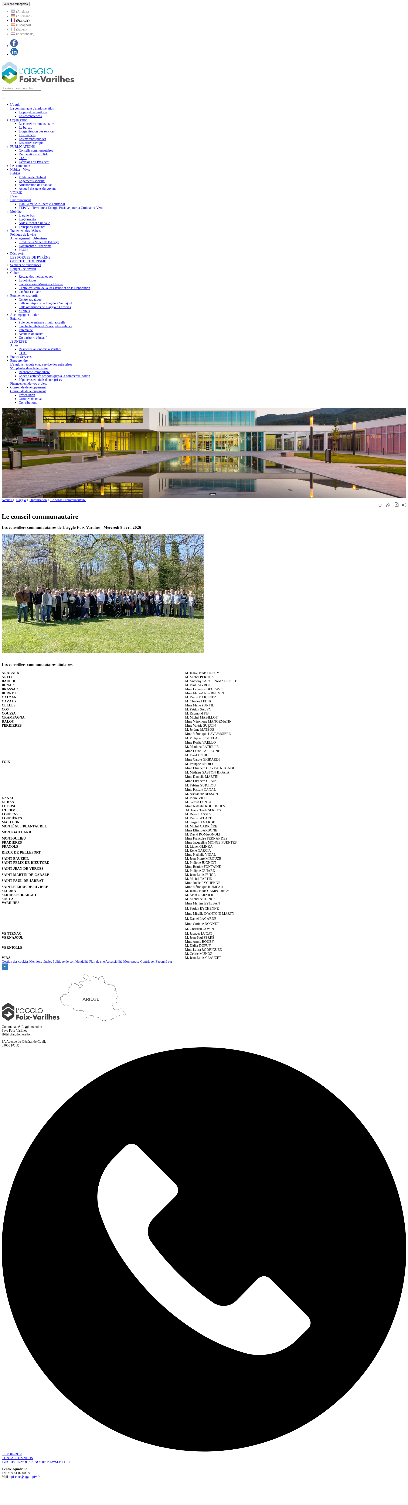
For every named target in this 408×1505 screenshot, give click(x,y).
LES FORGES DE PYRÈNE (30, 257)
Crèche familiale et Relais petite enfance (45, 326)
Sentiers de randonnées (25, 265)
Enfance (15, 318)
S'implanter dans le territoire (29, 368)
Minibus (24, 311)
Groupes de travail (31, 399)
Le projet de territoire (33, 112)
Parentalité (26, 330)
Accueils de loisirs (31, 334)
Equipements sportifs (24, 295)
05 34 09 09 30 (12, 1454)
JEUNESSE (18, 341)
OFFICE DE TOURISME (28, 261)
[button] (397, 505)
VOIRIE (16, 192)
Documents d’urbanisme (35, 246)
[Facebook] (14, 46)
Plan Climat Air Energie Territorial (42, 204)
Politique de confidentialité (70, 961)
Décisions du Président (34, 162)
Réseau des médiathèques (36, 276)
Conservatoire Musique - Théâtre (41, 284)
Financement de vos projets (28, 383)
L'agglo (21, 500)
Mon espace (131, 961)
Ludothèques (27, 280)
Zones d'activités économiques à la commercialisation (54, 376)
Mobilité (15, 211)
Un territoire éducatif (33, 337)
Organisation (18, 120)
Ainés (14, 345)
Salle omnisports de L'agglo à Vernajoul (45, 303)
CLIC (23, 353)
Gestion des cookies (15, 961)
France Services (20, 357)
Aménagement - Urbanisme (28, 238)
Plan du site (97, 961)
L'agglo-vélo (27, 219)
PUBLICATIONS (22, 146)
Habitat (15, 173)
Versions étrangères (15, 4)
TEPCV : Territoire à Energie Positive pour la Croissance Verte (61, 208)
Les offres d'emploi (31, 143)
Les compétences (30, 116)
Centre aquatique (30, 299)
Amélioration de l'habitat (35, 185)
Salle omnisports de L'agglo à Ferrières (45, 307)
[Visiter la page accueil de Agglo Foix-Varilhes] (38, 84)
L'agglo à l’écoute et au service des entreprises (41, 364)
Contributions (28, 402)
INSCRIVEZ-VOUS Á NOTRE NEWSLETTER (36, 1462)
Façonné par (164, 961)
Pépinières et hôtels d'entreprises (40, 379)
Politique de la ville (23, 234)
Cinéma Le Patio (30, 292)
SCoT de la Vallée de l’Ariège (39, 242)
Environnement (20, 200)
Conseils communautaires (36, 150)
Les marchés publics (32, 139)
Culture (15, 272)
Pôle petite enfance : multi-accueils (42, 322)
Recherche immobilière (34, 372)
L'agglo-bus (27, 215)
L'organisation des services (37, 131)
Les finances (27, 135)
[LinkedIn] (14, 54)
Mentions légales (40, 961)
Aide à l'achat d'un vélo (34, 223)
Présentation (27, 395)
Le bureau (25, 127)
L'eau (14, 196)
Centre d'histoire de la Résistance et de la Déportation (54, 288)
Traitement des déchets (25, 230)
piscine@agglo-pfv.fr (25, 1476)
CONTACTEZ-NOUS (17, 1458)
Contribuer (147, 961)
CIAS (23, 158)
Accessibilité (113, 961)
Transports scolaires (32, 227)
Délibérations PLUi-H (33, 154)
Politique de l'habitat (32, 177)
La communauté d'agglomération (32, 108)
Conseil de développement (28, 391)
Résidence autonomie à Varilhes (40, 349)
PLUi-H (24, 250)
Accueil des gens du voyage (37, 188)
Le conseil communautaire (36, 123)
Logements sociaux (32, 181)
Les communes (20, 165)
